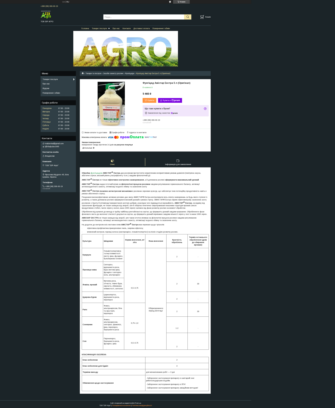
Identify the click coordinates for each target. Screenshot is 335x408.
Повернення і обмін (161, 28)
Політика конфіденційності (142, 405)
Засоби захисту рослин (113, 73)
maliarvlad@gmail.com (54, 143)
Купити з (167, 100)
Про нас (116, 28)
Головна (85, 28)
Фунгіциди (129, 73)
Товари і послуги (99, 28)
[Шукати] (187, 17)
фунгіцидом (96, 173)
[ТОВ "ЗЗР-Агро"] (70, 14)
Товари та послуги (93, 73)
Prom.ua (138, 403)
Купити (150, 100)
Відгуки (46, 88)
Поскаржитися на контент (121, 405)
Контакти (126, 28)
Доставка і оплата (141, 28)
